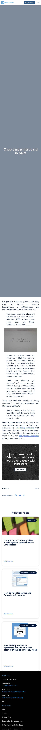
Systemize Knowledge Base (12, 725)
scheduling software (25, 428)
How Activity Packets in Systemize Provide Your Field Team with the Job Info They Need (20, 647)
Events (4, 713)
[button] (38, 2)
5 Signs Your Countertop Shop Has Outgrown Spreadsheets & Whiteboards (19, 542)
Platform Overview (9, 679)
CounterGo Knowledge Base (12, 721)
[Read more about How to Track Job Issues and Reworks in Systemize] (20, 578)
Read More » (8, 561)
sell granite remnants (29, 436)
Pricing (4, 701)
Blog (3, 709)
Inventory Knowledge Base (12, 729)
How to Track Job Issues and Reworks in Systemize (17, 594)
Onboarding (6, 717)
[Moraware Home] (7, 2)
